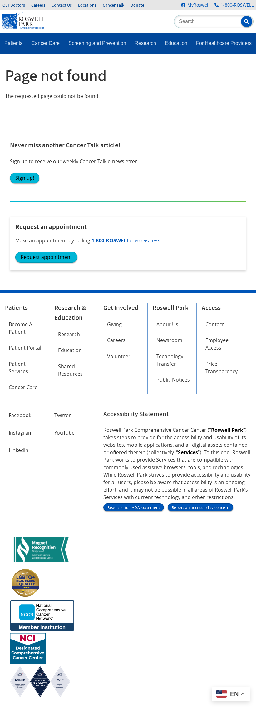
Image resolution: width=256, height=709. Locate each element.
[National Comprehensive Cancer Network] (42, 629)
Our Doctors (13, 5)
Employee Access (217, 344)
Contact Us (62, 5)
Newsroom (169, 340)
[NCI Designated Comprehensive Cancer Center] (28, 662)
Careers (38, 5)
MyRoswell (198, 5)
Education (176, 43)
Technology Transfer (169, 360)
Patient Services (18, 367)
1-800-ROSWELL (237, 5)
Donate (137, 5)
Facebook (20, 415)
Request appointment (46, 257)
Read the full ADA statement (133, 507)
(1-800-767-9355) (145, 240)
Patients (13, 43)
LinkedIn (18, 450)
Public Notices (173, 379)
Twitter (62, 415)
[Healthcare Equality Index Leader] (25, 596)
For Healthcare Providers (224, 43)
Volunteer (118, 356)
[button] (246, 21)
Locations (87, 5)
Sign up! (24, 177)
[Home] (23, 26)
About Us (167, 324)
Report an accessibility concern (200, 507)
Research (145, 43)
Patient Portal (25, 347)
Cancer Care (45, 43)
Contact (214, 324)
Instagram (21, 432)
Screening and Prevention (97, 43)
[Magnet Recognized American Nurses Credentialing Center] (41, 563)
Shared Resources (70, 370)
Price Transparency (221, 367)
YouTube (64, 432)
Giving (114, 324)
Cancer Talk (113, 5)
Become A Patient (20, 328)
